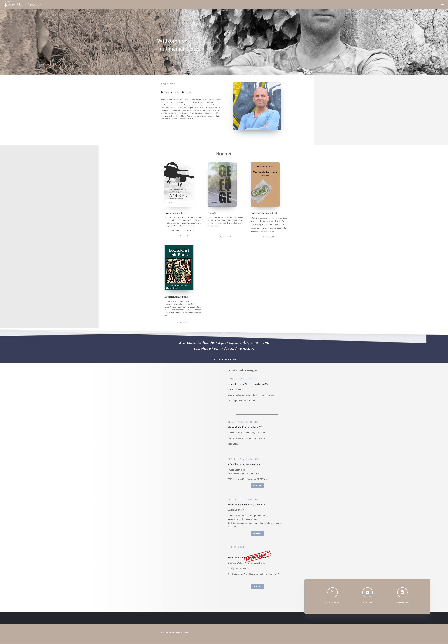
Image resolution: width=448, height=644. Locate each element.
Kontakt (367, 602)
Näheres (257, 486)
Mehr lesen (182, 236)
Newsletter (402, 602)
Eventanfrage (332, 602)
